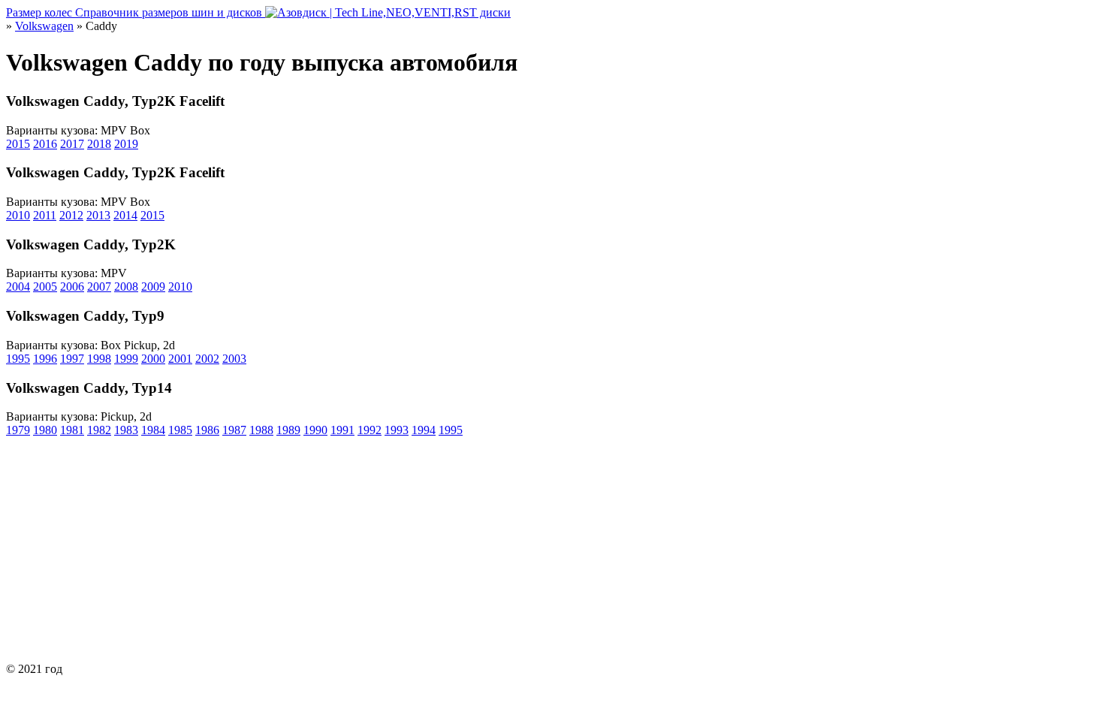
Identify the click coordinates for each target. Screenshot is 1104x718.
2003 (234, 358)
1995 (18, 358)
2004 (18, 286)
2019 (126, 143)
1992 (369, 430)
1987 (234, 430)
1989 (288, 430)
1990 (315, 430)
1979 (18, 430)
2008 (126, 286)
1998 (99, 358)
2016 (45, 143)
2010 (18, 215)
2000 (153, 358)
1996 (45, 358)
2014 (125, 215)
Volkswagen (44, 26)
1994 (424, 430)
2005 (45, 286)
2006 (72, 286)
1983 (126, 430)
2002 (207, 358)
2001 (180, 358)
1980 (45, 430)
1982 (99, 430)
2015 (18, 143)
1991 (342, 430)
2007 (99, 286)
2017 (72, 143)
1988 (261, 430)
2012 (71, 215)
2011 (44, 215)
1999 (126, 358)
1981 (72, 430)
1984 (153, 430)
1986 (207, 430)
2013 (98, 215)
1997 (72, 358)
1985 (180, 430)
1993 (397, 430)
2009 (153, 286)
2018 (99, 143)
